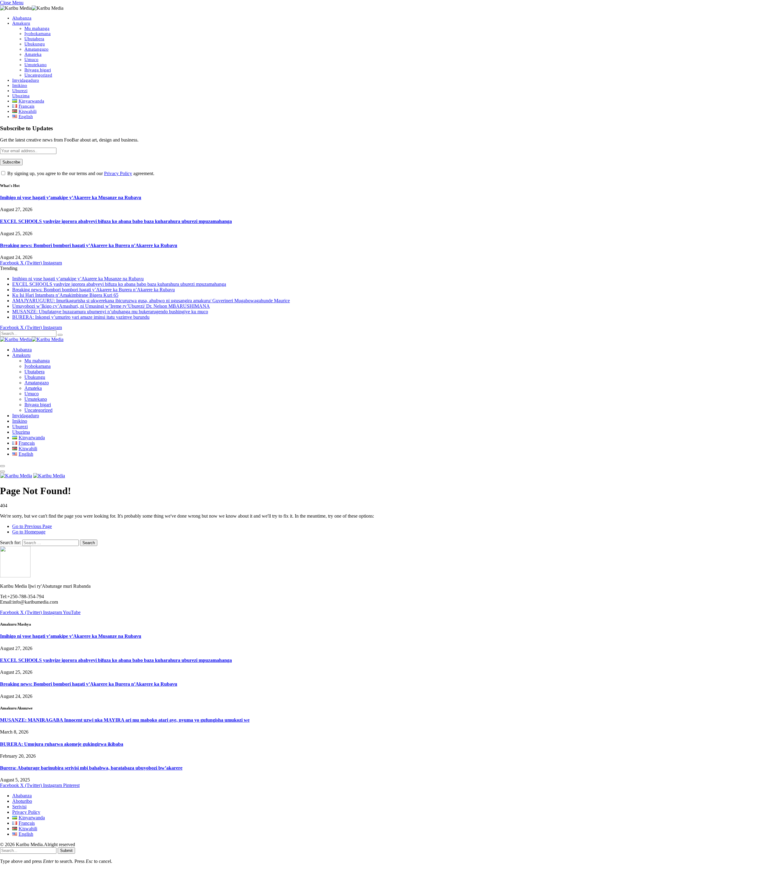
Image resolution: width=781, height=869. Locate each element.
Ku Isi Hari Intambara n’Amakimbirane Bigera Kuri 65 (65, 295)
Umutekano (35, 64)
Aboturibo (22, 801)
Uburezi (19, 90)
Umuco (31, 59)
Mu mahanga (36, 28)
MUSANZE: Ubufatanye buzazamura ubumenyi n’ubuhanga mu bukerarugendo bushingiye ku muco (110, 311)
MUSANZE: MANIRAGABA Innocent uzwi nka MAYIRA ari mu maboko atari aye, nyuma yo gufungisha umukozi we (125, 720)
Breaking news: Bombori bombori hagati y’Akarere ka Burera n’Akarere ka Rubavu (88, 245)
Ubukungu (34, 43)
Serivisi (19, 806)
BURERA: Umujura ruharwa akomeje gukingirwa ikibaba (61, 744)
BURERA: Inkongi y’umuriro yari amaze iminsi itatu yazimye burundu (80, 317)
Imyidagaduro (25, 80)
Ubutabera (34, 38)
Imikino (19, 85)
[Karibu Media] (31, 339)
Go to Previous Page (32, 526)
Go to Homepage (28, 531)
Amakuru (21, 23)
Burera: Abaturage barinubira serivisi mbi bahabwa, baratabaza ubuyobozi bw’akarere (91, 767)
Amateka (32, 54)
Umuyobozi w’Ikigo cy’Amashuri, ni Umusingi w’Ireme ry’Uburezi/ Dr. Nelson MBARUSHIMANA (111, 306)
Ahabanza (21, 18)
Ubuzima (21, 95)
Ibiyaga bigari (37, 69)
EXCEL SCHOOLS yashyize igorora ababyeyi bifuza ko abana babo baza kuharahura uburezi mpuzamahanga (116, 221)
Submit (66, 850)
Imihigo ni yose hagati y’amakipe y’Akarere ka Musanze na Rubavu (70, 197)
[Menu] (2, 466)
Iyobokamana (37, 33)
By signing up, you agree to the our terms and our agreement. (80, 173)
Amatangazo (36, 49)
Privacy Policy (118, 173)
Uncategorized (38, 75)
